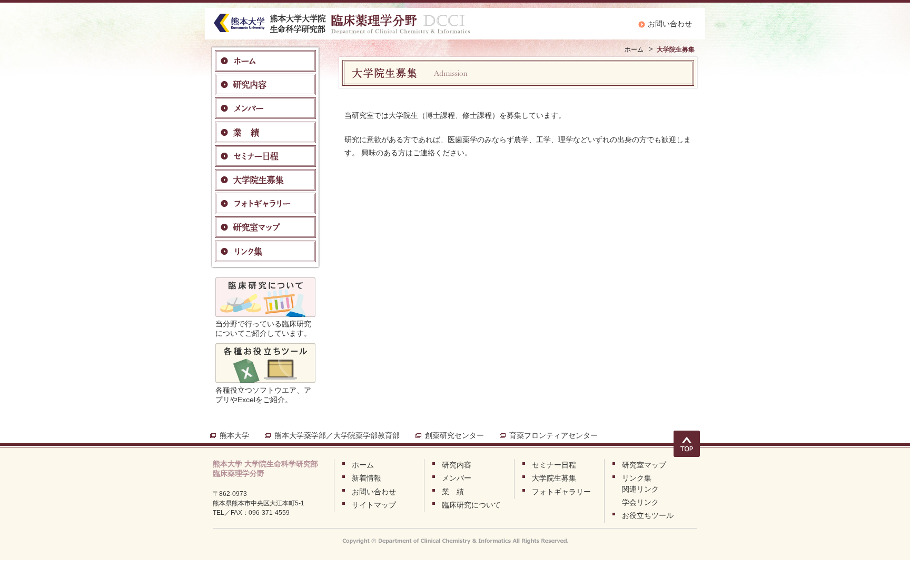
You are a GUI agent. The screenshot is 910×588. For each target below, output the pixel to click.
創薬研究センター (454, 435)
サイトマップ (374, 505)
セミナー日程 (554, 465)
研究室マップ (644, 465)
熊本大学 (234, 435)
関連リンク (640, 489)
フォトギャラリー (561, 491)
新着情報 (366, 478)
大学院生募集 (554, 478)
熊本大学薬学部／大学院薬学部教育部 (337, 435)
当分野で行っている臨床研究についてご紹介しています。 (263, 328)
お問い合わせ (670, 23)
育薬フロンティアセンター (553, 435)
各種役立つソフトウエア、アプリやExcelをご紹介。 (263, 394)
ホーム (634, 49)
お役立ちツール (648, 515)
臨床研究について (471, 505)
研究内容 (456, 465)
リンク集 (636, 478)
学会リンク (640, 502)
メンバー (456, 478)
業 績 (453, 491)
